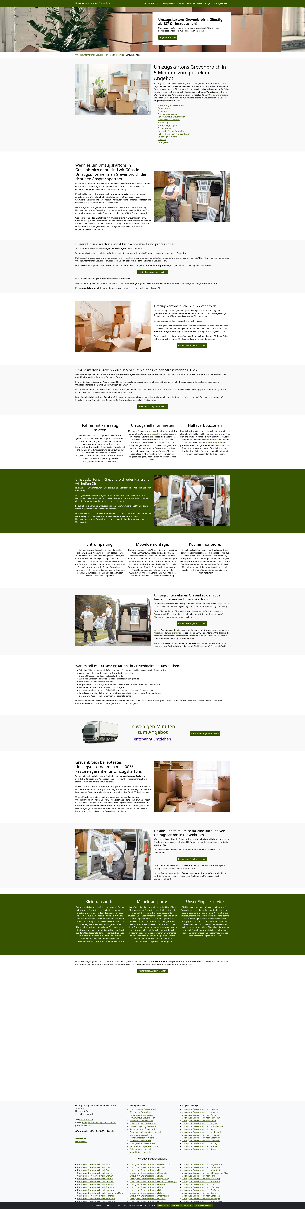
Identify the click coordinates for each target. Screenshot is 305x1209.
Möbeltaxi (169, 119)
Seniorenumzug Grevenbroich (143, 1129)
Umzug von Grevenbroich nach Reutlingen (201, 1198)
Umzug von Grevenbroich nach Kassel (147, 1201)
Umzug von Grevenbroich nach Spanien (200, 1146)
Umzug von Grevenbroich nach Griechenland (202, 1126)
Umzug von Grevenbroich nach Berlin (94, 1164)
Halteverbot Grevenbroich (141, 1120)
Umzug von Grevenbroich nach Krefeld (147, 1184)
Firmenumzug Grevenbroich (142, 1117)
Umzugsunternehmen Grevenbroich (94, 3)
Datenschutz (81, 1141)
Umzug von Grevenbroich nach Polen (199, 1115)
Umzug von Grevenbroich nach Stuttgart (95, 1187)
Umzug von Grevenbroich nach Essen (94, 1170)
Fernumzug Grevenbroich (141, 1115)
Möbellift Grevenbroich (140, 1152)
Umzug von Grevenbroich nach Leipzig (94, 1173)
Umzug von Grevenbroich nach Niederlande (202, 1132)
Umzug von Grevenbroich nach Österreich (201, 1137)
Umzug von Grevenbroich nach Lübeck (147, 1190)
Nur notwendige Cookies (182, 1205)
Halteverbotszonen (214, 442)
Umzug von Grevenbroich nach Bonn (94, 1167)
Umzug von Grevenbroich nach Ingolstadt (201, 1170)
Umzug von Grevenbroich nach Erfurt (147, 1193)
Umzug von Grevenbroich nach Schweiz (200, 1149)
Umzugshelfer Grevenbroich (142, 1143)
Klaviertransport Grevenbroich (143, 1123)
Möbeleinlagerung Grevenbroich (144, 1126)
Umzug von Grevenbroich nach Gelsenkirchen (150, 1164)
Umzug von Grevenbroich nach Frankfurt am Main (100, 1193)
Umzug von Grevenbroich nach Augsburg (96, 1201)
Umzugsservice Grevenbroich (143, 1109)
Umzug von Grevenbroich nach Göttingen (201, 1195)
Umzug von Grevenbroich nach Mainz (147, 1187)
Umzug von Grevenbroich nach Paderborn (201, 1167)
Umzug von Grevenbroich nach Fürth (199, 1176)
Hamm (107, 553)
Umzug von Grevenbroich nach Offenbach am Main (205, 1173)
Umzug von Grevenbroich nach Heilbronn (201, 1181)
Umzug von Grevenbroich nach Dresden (95, 1181)
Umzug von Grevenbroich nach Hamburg (95, 1190)
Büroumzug (163, 122)
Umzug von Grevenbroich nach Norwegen (201, 1112)
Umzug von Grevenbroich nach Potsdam (95, 1184)
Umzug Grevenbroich (218, 95)
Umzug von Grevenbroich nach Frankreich (201, 1135)
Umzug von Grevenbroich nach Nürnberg (96, 1198)
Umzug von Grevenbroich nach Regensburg (202, 1164)
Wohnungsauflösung (167, 114)
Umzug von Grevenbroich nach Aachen (147, 1167)
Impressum (80, 1138)
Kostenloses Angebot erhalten (152, 272)
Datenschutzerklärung (203, 1205)
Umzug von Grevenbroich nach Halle (146, 1176)
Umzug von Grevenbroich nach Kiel (145, 1170)
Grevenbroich (169, 136)
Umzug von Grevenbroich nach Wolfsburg (201, 1190)
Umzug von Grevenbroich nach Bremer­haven (202, 1201)
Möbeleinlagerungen (167, 125)
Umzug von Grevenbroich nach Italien (199, 1129)
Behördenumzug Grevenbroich (144, 1146)
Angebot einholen (168, 37)
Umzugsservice (117, 55)
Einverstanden (163, 1205)
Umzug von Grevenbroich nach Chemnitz (148, 1173)
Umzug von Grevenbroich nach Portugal (200, 1143)
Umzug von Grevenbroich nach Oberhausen (150, 1195)
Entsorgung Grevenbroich (141, 1135)
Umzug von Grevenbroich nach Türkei (199, 1120)
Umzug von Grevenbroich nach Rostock (147, 1198)
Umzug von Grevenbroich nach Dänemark (201, 1140)
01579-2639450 (86, 1119)
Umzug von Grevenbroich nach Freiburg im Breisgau (153, 1181)
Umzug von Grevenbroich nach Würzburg (201, 1178)
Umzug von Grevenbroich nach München (95, 1195)
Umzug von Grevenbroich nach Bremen (95, 1176)
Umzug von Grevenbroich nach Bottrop (200, 1193)
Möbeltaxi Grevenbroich (140, 1140)
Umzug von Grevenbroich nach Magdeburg (149, 1178)
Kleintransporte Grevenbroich (143, 1137)
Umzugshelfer (156, 434)
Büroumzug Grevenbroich (141, 1112)
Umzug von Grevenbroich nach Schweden (201, 1117)
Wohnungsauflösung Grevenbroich (146, 1132)
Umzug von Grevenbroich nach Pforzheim (201, 1187)
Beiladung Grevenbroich (141, 1149)
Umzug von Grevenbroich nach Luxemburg (201, 1109)
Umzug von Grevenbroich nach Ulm (198, 1184)
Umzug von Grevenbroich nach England (200, 1123)
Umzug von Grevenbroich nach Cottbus (95, 1178)
